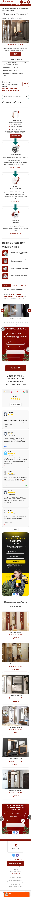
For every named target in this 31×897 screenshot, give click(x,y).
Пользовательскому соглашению (15, 567)
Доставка (15, 285)
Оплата (23, 285)
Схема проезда (15, 873)
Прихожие (12, 8)
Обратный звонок (15, 863)
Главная (5, 8)
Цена (5, 285)
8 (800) (15, 859)
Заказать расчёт (15, 54)
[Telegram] (14, 594)
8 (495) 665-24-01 (16, 127)
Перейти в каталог (15, 233)
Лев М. (10, 451)
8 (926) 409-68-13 (16, 129)
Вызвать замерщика (15, 167)
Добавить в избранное (15, 877)
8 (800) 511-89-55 (16, 124)
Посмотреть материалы (15, 368)
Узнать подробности (25, 84)
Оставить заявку (15, 135)
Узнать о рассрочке (15, 201)
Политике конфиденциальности (14, 566)
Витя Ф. (10, 510)
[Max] (17, 594)
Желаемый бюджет (16, 346)
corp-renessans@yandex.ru (15, 866)
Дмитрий (10, 432)
